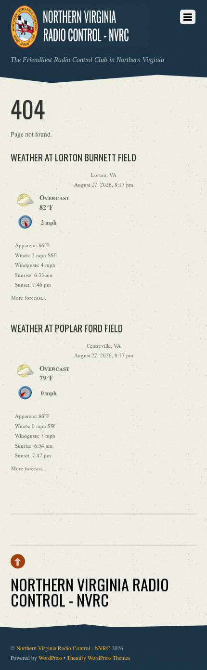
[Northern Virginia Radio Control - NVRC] (80, 41)
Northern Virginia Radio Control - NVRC (63, 648)
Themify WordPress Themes (98, 657)
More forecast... (28, 296)
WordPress (50, 657)
